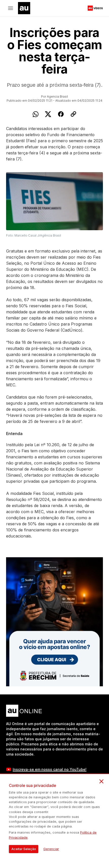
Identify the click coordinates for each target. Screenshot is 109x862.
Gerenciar (51, 849)
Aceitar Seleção (23, 849)
